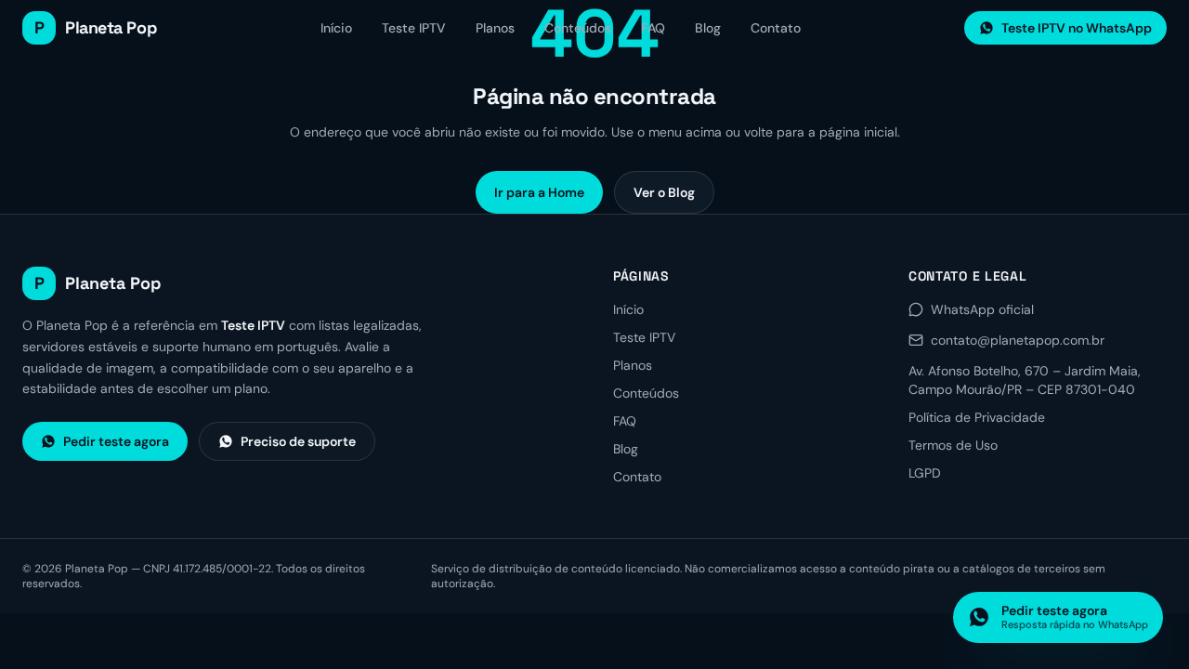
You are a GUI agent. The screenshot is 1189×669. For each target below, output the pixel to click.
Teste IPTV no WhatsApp (1076, 28)
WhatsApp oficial (982, 309)
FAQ (653, 28)
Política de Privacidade (976, 417)
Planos (495, 28)
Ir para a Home (539, 192)
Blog (708, 28)
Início (336, 28)
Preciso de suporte (298, 441)
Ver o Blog (664, 192)
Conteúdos (577, 28)
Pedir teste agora (116, 441)
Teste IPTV (414, 28)
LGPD (924, 473)
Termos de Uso (953, 445)
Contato (776, 28)
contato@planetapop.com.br (1017, 340)
